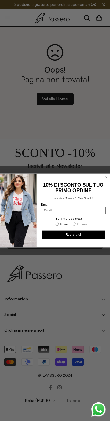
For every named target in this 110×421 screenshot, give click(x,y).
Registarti (73, 234)
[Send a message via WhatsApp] (98, 409)
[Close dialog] (106, 177)
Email (45, 204)
